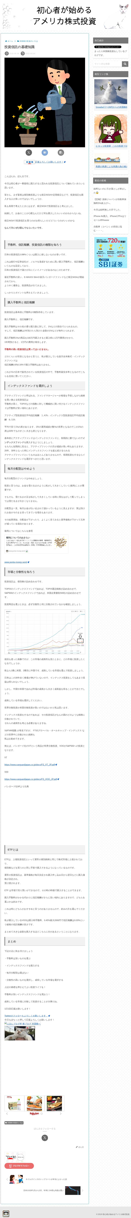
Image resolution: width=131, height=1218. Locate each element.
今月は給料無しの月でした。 (108, 210)
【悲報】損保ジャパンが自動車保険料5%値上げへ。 (110, 201)
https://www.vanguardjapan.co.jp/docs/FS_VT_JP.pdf (29, 764)
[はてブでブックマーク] (45, 152)
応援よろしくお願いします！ (49, 162)
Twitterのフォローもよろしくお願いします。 (26, 1016)
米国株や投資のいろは (15, 1123)
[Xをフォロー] (45, 1138)
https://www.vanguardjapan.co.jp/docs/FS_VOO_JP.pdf (30, 779)
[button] (61, 152)
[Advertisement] (44, 817)
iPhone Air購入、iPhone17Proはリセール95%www (110, 218)
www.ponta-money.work (15, 562)
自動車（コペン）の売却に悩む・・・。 (108, 228)
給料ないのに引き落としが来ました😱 (110, 191)
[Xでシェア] (29, 152)
